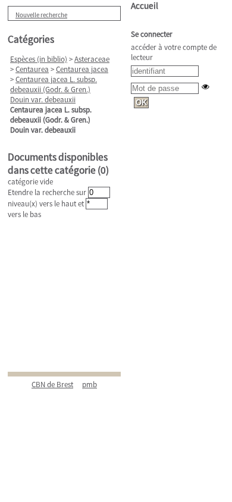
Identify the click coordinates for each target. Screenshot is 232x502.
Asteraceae (91, 59)
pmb (89, 384)
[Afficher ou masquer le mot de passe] (205, 86)
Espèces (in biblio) (38, 59)
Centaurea (32, 69)
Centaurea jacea (82, 69)
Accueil (144, 5)
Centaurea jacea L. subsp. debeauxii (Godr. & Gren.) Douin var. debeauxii (53, 89)
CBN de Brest (52, 384)
